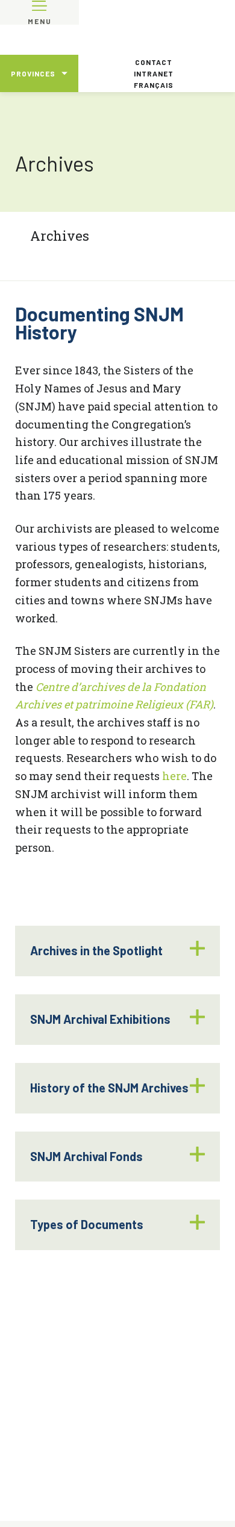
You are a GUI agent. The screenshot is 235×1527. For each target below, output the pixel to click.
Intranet (154, 73)
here (174, 776)
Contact (153, 62)
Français (154, 85)
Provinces (33, 73)
